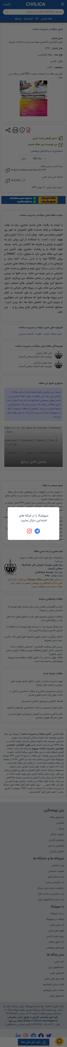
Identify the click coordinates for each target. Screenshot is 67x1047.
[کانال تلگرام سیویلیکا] (37, 531)
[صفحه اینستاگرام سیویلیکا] (29, 531)
